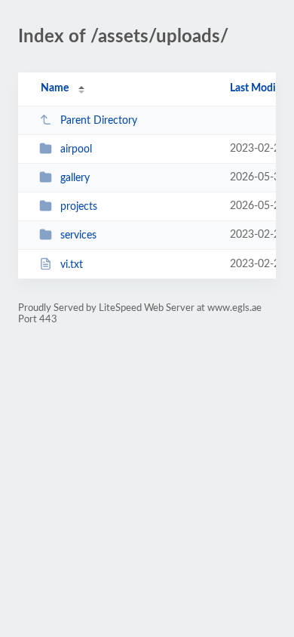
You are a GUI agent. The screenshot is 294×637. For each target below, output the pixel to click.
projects (78, 207)
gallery (75, 178)
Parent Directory (98, 120)
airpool (76, 149)
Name (55, 88)
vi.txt (71, 265)
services (78, 235)
